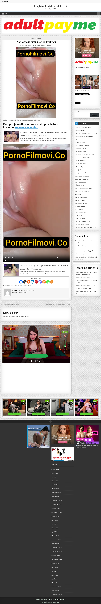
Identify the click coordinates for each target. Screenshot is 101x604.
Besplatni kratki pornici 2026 (84, 136)
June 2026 (54, 477)
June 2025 (54, 524)
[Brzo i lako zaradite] (38, 447)
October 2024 (55, 555)
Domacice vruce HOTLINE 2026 (85, 155)
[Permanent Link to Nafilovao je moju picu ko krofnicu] (36, 82)
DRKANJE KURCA (80, 161)
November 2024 (56, 551)
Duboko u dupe (79, 167)
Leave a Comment (47, 45)
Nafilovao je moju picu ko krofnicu (36, 42)
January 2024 (55, 590)
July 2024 (54, 567)
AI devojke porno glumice (83, 127)
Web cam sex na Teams (82, 224)
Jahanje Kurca (79, 170)
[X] (25, 282)
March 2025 (55, 536)
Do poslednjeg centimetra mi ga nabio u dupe (87, 280)
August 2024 (55, 563)
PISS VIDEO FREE (80, 182)
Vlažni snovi (78, 215)
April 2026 (54, 485)
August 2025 (55, 516)
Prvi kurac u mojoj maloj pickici (84, 251)
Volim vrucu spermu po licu (83, 254)
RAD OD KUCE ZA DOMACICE (84, 188)
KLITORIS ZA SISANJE (82, 176)
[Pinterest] (36, 282)
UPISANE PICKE (80, 206)
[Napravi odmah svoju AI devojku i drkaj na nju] (87, 57)
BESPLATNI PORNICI (26, 45)
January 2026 (55, 496)
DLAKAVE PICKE (80, 142)
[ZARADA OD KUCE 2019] (62, 460)
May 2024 (54, 575)
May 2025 (54, 528)
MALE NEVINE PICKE (36, 38)
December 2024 (56, 547)
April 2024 (54, 579)
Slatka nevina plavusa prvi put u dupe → (58, 304)
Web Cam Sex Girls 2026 (82, 221)
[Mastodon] (40, 282)
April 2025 (54, 532)
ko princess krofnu (26, 127)
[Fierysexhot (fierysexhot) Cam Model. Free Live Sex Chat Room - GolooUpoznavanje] (36, 270)
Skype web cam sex (81, 203)
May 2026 (54, 481)
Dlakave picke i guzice (82, 145)
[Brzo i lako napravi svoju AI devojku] (87, 88)
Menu (6, 1)
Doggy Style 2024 (80, 148)
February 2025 (56, 540)
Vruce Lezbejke (80, 218)
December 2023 (56, 594)
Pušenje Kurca (79, 185)
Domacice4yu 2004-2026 (82, 158)
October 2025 (55, 508)
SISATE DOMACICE (81, 200)
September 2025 (56, 512)
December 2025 (56, 500)
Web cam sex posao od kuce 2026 (85, 227)
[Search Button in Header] (98, 13)
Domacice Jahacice (81, 151)
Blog (76, 139)
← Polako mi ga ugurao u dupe (10, 304)
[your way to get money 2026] (50, 32)
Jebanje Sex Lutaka (81, 173)
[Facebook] (21, 282)
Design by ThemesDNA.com (50, 602)
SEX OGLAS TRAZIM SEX (82, 191)
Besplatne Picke (80, 130)
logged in (14, 316)
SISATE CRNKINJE (81, 197)
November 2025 (56, 504)
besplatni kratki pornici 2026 (50, 6)
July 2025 (54, 520)
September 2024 (56, 559)
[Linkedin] (32, 282)
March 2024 (55, 583)
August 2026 (55, 469)
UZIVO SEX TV (79, 209)
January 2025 (55, 543)
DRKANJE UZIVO (80, 164)
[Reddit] (28, 282)
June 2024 (54, 571)
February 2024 (56, 587)
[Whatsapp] (48, 282)
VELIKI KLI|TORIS (80, 212)
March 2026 (55, 488)
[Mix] (44, 282)
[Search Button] (50, 421)
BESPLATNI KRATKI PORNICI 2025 (86, 133)
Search (77, 112)
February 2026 (56, 492)
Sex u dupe (78, 194)
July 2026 (54, 473)
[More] (51, 282)
